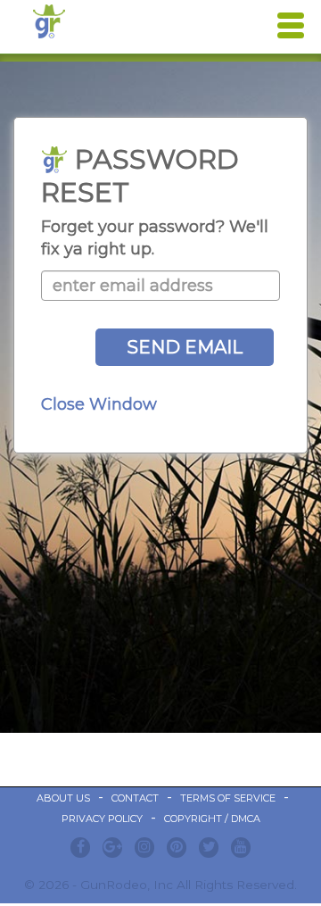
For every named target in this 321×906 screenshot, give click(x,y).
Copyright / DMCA (212, 818)
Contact (135, 798)
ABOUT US (63, 798)
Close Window (99, 404)
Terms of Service (228, 798)
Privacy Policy (102, 818)
